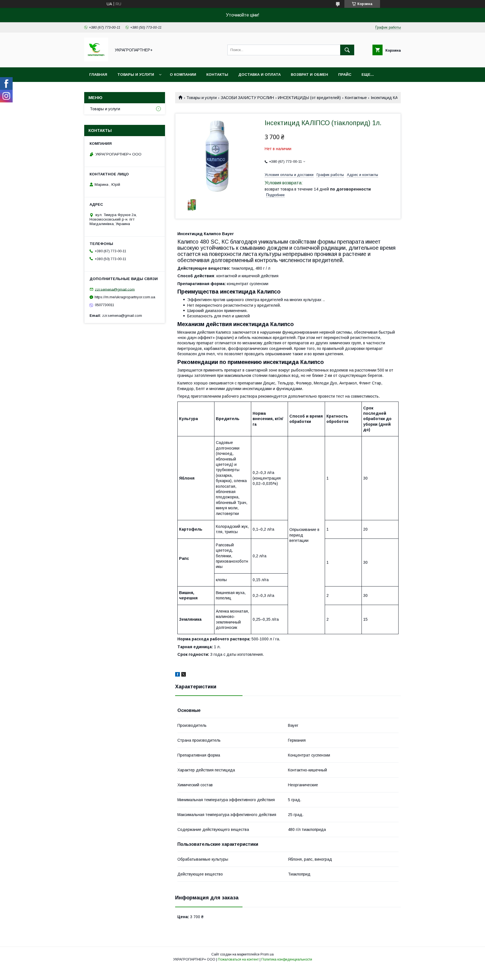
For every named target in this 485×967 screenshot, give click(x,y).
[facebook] (177, 675)
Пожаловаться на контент (238, 959)
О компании (183, 74)
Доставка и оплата (259, 74)
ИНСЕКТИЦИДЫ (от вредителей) (309, 97)
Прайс (344, 74)
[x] (183, 675)
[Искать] (347, 50)
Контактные (356, 97)
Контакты (217, 74)
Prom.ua (267, 954)
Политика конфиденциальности (286, 959)
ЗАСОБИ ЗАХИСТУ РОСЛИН (247, 97)
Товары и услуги (135, 74)
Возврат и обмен (309, 74)
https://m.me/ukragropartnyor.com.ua (125, 297)
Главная (98, 74)
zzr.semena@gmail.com (115, 289)
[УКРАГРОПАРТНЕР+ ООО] (96, 60)
